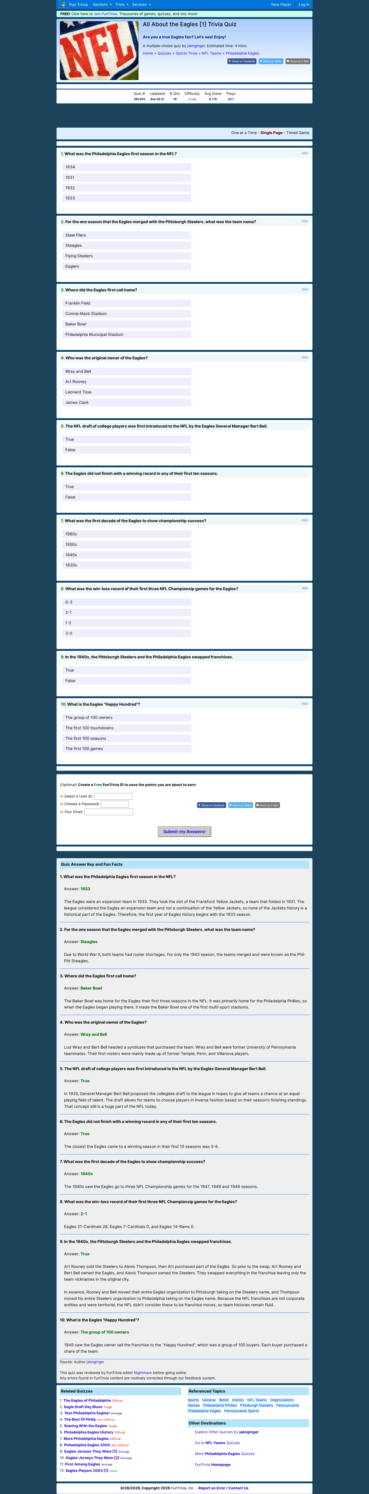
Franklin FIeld (77, 303)
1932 (70, 187)
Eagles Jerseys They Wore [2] (92, 1458)
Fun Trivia (77, 4)
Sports (193, 1400)
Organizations (282, 1400)
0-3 (68, 602)
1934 (70, 167)
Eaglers (72, 266)
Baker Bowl (75, 324)
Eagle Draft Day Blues (83, 1407)
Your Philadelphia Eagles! (87, 1413)
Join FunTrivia (105, 14)
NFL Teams (257, 1400)
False (70, 449)
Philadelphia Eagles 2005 (87, 1445)
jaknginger (196, 46)
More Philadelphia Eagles (86, 1438)
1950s (71, 544)
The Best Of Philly (80, 1419)
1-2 (68, 622)
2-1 (68, 612)
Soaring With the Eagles (85, 1426)
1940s (71, 554)
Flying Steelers (79, 255)
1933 (70, 198)
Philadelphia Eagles (204, 1411)
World (224, 1400)
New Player (281, 4)
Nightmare (143, 1373)
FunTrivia (213, 1464)
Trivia (120, 4)
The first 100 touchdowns (89, 727)
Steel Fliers (75, 235)
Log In (304, 4)
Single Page (272, 132)
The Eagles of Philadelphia (87, 1400)
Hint (305, 153)
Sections (101, 4)
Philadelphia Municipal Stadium (94, 334)
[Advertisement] (184, 115)
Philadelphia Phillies (220, 1405)
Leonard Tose (78, 392)
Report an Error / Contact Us (223, 1488)
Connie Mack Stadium (86, 313)
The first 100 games (84, 748)
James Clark (77, 402)
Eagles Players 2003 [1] (87, 1470)
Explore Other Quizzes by (227, 1432)
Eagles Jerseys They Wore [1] (90, 1451)
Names (194, 1405)
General (209, 1400)
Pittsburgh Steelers (256, 1405)
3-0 (68, 633)
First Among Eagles (82, 1464)
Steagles (73, 245)
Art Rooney (75, 381)
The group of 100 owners (89, 717)
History (238, 1400)
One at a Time (244, 132)
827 (231, 99)
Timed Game (297, 132)
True (69, 439)
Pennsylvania (287, 1405)
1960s (71, 534)
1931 (69, 177)
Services (140, 4)
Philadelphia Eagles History (88, 1432)
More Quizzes (225, 1454)
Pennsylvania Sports (241, 1411)
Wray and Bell (78, 371)
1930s (71, 565)
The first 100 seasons (85, 738)
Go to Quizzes (217, 1443)
